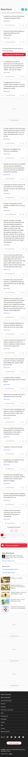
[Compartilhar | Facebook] (22, 9)
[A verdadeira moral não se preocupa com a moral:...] (23, 76)
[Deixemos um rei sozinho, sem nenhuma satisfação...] (23, 317)
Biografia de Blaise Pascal (8, 561)
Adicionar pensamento (12, 545)
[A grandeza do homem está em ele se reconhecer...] (23, 197)
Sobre (2, 713)
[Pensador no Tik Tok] (23, 737)
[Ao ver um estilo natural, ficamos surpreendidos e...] (23, 441)
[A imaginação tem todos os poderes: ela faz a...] (23, 95)
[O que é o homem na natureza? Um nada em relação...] (23, 353)
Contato (3, 722)
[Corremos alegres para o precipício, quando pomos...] (23, 504)
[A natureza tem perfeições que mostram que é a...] (23, 487)
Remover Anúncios (5, 731)
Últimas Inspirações (5, 697)
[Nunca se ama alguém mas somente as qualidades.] (23, 158)
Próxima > (3, 537)
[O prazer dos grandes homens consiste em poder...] (23, 214)
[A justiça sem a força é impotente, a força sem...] (23, 25)
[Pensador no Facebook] (11, 737)
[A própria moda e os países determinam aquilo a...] (23, 388)
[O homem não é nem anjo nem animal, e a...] (23, 292)
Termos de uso (4, 716)
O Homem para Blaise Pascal (10, 569)
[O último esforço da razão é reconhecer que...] (23, 523)
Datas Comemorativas (6, 700)
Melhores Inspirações (6, 694)
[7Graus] (10, 754)
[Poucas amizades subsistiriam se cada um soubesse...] (23, 334)
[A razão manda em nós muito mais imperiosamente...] (23, 143)
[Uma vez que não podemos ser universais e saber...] (23, 273)
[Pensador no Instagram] (7, 737)
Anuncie (3, 728)
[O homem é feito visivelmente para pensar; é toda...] (23, 422)
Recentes (3, 703)
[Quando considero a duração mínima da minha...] (23, 249)
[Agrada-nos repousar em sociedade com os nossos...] (23, 179)
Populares (3, 706)
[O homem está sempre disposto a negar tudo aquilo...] (23, 42)
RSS (2, 725)
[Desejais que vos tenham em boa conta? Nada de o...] (23, 469)
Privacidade (3, 719)
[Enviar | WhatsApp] (26, 9)
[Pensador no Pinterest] (15, 737)
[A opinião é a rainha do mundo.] (23, 454)
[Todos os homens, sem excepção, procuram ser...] (23, 371)
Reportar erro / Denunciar (7, 710)
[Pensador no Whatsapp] (19, 737)
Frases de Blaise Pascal (8, 572)
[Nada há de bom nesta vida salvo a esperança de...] (23, 403)
